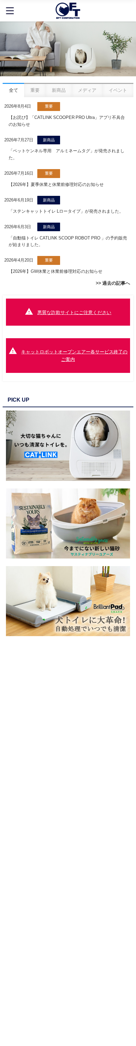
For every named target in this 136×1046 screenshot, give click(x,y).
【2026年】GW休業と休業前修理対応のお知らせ (55, 271)
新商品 (49, 140)
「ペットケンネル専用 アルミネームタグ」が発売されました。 (66, 154)
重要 (49, 106)
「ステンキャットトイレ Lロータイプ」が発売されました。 (66, 211)
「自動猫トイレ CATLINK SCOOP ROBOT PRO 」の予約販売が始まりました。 (68, 241)
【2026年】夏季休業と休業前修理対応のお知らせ (56, 184)
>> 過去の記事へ (113, 283)
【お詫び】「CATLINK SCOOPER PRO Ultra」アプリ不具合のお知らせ (67, 120)
